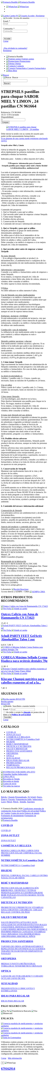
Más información (15, 1058)
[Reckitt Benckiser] (20, 589)
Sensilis (23, 802)
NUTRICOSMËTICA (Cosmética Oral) (23, 739)
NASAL (5, 878)
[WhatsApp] (17, 6)
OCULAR (13, 878)
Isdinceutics (37, 799)
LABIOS (30, 850)
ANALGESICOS (8, 925)
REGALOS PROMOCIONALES (20, 767)
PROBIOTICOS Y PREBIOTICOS (16, 907)
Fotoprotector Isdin (23, 799)
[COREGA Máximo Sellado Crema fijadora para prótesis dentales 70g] (24, 649)
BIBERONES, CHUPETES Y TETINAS (18, 890)
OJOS (36, 850)
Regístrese (7, 50)
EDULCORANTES (10, 910)
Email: (6, 21)
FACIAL (38, 853)
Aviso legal (16, 811)
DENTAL (5, 875)
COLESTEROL (8, 927)
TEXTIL (40, 895)
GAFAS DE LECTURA (11, 976)
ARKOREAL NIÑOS (26, 936)
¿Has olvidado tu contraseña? (15, 48)
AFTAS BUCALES (28, 922)
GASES (4, 929)
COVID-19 (11, 732)
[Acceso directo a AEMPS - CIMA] (37, 592)
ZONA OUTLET (13, 734)
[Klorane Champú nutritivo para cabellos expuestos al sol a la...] (24, 671)
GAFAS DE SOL (17, 978)
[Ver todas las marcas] (10, 786)
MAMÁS (32, 895)
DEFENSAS (21, 927)
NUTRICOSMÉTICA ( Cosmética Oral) (18, 865)
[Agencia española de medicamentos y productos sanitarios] (24, 1026)
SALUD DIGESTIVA (10, 922)
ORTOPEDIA (12, 753)
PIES (23, 850)
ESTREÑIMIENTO (35, 927)
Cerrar (5, 41)
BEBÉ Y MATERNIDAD (17, 744)
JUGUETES (22, 895)
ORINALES (36, 966)
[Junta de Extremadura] (11, 1037)
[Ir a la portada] (9, 820)
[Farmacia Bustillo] (18, 2)
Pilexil (9, 802)
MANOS (5, 850)
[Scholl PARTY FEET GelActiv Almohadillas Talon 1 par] (24, 628)
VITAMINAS (37, 907)
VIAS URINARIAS (10, 934)
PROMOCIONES (14, 763)
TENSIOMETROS (23, 966)
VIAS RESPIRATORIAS (29, 934)
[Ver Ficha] (6, 608)
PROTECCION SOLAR (12, 853)
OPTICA (10, 756)
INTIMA (44, 875)
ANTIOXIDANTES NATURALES (31, 925)
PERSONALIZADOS (10, 893)
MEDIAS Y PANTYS (10, 964)
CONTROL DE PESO (20, 912)
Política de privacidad (30, 811)
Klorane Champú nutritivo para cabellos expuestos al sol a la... (22, 680)
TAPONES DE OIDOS (11, 946)
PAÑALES (12, 895)
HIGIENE (10, 742)
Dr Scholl (32, 797)
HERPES (12, 929)
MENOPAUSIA (24, 929)
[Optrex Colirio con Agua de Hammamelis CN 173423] (24, 606)
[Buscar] (5, 75)
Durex (39, 797)
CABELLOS (15, 850)
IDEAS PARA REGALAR (17, 760)
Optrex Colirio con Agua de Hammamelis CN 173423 (19, 615)
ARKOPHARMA (9, 936)
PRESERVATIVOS (9, 988)
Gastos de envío (17, 813)
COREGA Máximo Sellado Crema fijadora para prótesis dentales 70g (24, 659)
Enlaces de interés (32, 813)
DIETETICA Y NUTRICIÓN (18, 746)
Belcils (4, 797)
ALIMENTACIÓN (30, 888)
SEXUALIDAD (13, 758)
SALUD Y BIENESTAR (16, 749)
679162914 (8, 1068)
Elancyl (4, 799)
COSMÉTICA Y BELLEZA (18, 737)
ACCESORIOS (27, 893)
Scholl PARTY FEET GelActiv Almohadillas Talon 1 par (21, 637)
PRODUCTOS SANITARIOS (19, 751)
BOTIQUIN (22, 951)
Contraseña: (9, 29)
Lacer (3, 802)
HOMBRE (5, 855)
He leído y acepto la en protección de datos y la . (24, 713)
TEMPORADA (13, 765)
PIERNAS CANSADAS (23, 932)
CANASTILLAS (8, 897)
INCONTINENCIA (23, 949)
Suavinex (31, 802)
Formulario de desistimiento (12, 815)
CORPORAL (28, 853)
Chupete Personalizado (17, 797)
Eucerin (11, 799)
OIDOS (21, 878)
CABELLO (35, 875)
